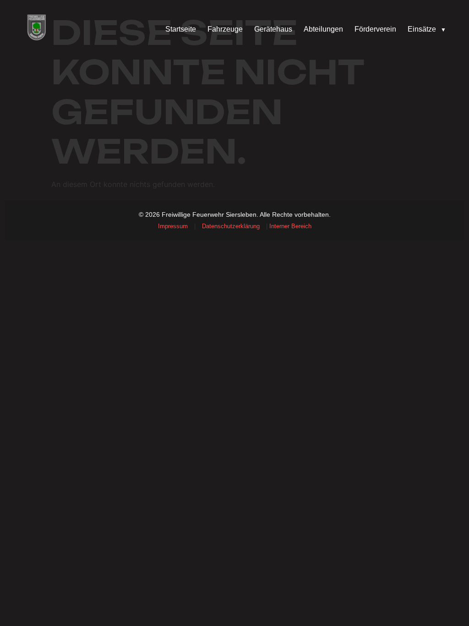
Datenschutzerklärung (231, 226)
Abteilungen (323, 29)
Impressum (173, 226)
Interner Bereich (290, 226)
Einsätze (427, 29)
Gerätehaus (273, 29)
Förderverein (375, 29)
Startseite (180, 29)
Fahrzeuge (225, 29)
